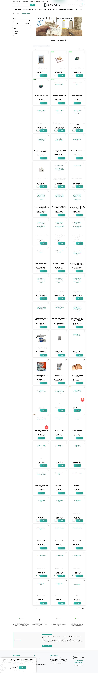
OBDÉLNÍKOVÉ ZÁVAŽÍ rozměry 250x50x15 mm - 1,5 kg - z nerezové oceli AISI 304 (59, 236)
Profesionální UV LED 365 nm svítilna (77, 178)
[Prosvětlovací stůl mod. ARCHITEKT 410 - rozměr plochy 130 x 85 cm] (77, 254)
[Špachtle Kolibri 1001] (77, 477)
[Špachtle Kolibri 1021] (59, 559)
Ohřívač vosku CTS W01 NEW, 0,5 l (41, 178)
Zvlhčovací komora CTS (59, 375)
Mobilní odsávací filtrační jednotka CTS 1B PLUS (59, 319)
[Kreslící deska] (77, 587)
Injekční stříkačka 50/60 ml (77, 430)
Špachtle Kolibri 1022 (77, 568)
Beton (76, 9)
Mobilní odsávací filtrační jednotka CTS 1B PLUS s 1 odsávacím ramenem (41, 319)
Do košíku (44, 75)
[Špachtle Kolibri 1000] (59, 477)
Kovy (53, 9)
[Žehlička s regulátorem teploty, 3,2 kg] (77, 142)
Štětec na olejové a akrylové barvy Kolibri (41, 486)
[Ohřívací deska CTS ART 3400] (59, 254)
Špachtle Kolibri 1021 (59, 568)
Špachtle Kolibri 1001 (77, 485)
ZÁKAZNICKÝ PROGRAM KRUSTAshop (37, 1)
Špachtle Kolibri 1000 (59, 485)
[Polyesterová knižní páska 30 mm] (41, 87)
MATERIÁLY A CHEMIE (27, 9)
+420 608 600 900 (79, 660)
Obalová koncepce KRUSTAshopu (39, 664)
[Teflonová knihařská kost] (77, 87)
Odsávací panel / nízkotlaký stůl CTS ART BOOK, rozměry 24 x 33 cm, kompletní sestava (77, 319)
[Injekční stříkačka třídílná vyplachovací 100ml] (41, 449)
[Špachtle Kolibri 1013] (59, 532)
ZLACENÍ (44, 9)
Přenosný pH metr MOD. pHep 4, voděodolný (59, 124)
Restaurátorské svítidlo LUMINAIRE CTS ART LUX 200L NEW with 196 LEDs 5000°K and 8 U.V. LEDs (77, 207)
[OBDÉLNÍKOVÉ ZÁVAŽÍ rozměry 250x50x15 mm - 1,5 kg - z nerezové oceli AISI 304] (59, 226)
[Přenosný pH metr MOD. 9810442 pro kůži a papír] (77, 114)
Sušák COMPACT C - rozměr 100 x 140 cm (59, 347)
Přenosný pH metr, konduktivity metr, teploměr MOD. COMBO (41, 151)
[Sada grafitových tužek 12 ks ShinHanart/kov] (41, 59)
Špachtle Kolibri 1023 (41, 595)
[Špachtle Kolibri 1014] (77, 532)
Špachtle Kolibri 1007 (77, 513)
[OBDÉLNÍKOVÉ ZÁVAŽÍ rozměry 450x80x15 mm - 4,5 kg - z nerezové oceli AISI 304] (77, 226)
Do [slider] (29, 20)
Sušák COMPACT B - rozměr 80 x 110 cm (77, 347)
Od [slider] (13, 20)
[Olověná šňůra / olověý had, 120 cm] (59, 87)
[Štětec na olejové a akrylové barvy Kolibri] (41, 477)
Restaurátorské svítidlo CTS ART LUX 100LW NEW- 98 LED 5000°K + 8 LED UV (59, 207)
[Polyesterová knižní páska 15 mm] (77, 59)
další (83, 49)
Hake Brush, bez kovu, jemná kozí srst (77, 402)
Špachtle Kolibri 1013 (59, 540)
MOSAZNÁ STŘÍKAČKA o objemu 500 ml (59, 403)
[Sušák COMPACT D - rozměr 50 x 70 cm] (41, 366)
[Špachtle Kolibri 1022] (77, 559)
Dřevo (57, 9)
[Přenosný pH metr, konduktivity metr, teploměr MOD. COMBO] (41, 142)
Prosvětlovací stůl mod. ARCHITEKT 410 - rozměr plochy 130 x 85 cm (77, 264)
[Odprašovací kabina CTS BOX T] (41, 254)
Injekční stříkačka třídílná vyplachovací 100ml (41, 458)
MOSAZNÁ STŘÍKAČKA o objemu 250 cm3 (41, 403)
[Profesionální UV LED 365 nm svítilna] (77, 169)
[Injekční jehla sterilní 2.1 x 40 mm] (59, 449)
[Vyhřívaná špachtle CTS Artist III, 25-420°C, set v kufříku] (59, 142)
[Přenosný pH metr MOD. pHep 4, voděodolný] (59, 114)
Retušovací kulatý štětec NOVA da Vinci (41, 431)
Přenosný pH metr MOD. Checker (41, 123)
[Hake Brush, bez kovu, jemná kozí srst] (77, 394)
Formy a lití (49, 9)
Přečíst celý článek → (47, 645)
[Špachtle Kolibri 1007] (77, 504)
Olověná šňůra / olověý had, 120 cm (59, 95)
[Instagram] (78, 665)
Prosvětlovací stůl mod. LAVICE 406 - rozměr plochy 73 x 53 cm (59, 291)
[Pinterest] (83, 665)
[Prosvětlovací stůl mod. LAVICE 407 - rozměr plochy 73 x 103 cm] (77, 282)
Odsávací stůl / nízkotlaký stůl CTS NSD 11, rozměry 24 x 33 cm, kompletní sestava (41, 347)
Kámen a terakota (62, 9)
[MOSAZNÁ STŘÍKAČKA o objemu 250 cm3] (41, 394)
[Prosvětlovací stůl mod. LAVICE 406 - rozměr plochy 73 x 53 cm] (59, 282)
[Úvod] (52, 5)
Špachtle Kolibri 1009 (41, 540)
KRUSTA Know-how (16, 1)
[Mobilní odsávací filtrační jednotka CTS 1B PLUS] (59, 310)
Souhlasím (22, 667)
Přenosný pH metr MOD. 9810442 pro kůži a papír (77, 124)
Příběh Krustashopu (36, 658)
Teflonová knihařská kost (77, 95)
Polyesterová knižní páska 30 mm (41, 95)
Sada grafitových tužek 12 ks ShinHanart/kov (41, 68)
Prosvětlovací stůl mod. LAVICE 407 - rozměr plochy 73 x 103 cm (77, 291)
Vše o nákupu (25, 1)
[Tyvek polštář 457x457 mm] (59, 59)
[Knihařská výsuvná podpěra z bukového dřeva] (77, 366)
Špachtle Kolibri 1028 (59, 595)
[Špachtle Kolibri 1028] (59, 587)
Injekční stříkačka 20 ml (59, 430)
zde (23, 670)
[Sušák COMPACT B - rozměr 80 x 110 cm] (77, 338)
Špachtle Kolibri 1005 (59, 513)
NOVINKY (20, 9)
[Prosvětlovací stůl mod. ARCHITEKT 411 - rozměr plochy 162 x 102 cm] (41, 282)
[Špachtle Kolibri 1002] (41, 504)
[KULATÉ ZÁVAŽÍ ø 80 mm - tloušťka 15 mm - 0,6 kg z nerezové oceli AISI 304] (41, 226)
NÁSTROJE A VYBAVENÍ (36, 9)
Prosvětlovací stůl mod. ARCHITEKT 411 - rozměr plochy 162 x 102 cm (41, 291)
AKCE (16, 9)
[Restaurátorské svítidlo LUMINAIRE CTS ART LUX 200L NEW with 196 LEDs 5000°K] (41, 198)
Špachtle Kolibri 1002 (41, 513)
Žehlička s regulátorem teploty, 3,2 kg (77, 150)
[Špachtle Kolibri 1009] (41, 532)
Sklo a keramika (70, 9)
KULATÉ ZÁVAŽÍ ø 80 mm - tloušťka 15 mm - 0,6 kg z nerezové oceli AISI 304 (41, 235)
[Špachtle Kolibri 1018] (41, 559)
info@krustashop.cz (79, 662)
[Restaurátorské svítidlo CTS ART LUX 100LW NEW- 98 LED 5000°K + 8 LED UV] (59, 198)
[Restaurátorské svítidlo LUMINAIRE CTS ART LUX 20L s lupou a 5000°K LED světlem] (59, 169)
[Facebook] (75, 665)
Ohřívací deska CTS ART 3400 (59, 263)
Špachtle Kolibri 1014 (77, 540)
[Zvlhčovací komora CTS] (59, 366)
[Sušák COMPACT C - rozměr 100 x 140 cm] (59, 338)
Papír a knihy (18, 13)
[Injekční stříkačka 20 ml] (59, 421)
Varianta (77, 410)
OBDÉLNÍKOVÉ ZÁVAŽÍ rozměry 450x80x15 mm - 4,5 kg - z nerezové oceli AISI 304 (77, 236)
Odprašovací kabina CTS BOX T (41, 263)
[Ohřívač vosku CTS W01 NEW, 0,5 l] (41, 169)
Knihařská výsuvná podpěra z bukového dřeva (77, 376)
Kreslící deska (77, 595)
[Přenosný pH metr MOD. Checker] (41, 114)
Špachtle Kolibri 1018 (41, 568)
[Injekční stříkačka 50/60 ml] (77, 421)
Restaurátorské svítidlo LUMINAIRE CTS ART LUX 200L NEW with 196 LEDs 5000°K (41, 207)
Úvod (13, 13)
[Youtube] (80, 665)
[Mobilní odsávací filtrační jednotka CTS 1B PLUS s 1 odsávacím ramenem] (41, 310)
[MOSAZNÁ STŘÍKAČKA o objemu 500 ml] (59, 394)
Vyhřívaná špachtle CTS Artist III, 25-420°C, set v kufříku (59, 151)
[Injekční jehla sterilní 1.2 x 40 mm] (77, 449)
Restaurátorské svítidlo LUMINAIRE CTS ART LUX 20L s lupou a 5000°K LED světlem (59, 179)
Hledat (32, 5)
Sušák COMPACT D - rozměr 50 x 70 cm (41, 376)
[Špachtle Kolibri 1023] (41, 587)
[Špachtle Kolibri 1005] (59, 504)
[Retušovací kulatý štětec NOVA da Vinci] (41, 421)
